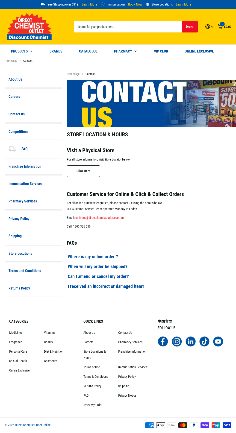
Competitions (18, 131)
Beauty (48, 342)
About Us (15, 79)
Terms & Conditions (95, 376)
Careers (14, 96)
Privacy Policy (19, 218)
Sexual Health (18, 361)
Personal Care (18, 351)
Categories (19, 321)
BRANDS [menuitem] (56, 51)
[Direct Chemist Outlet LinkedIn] (190, 341)
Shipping (15, 236)
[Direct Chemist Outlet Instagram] (176, 341)
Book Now (135, 4)
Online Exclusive (19, 370)
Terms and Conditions (25, 271)
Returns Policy (19, 288)
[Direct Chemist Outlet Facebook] (163, 341)
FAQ (24, 149)
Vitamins (49, 332)
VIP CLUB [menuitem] (161, 51)
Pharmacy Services (23, 201)
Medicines (15, 332)
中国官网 (165, 321)
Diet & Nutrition (53, 351)
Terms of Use (91, 367)
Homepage (11, 60)
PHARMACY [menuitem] (123, 51)
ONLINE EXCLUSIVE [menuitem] (199, 51)
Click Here (83, 171)
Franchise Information (25, 166)
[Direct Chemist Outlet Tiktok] (204, 341)
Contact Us (17, 114)
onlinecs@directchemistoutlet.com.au (99, 217)
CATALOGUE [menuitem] (88, 51)
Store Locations (20, 253)
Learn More (89, 4)
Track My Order (92, 405)
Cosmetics (50, 361)
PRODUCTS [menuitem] (19, 51)
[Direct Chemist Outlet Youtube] (218, 341)
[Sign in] (209, 26)
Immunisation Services (25, 183)
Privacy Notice (127, 395)
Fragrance (15, 342)
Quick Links (93, 321)
